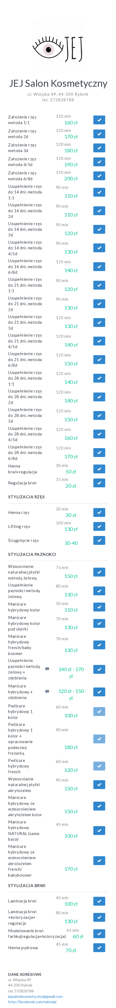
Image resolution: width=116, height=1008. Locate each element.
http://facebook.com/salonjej (32, 1001)
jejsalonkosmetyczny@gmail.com (35, 996)
